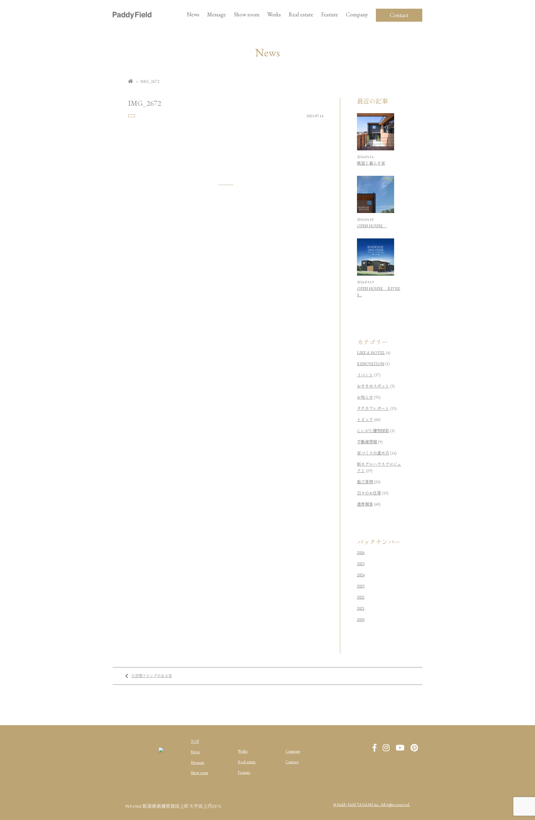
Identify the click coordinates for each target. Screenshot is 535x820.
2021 (360, 608)
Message (197, 762)
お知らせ (365, 397)
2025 (360, 563)
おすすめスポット (373, 386)
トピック (365, 419)
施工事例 (365, 482)
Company (292, 751)
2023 (360, 586)
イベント (365, 375)
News (193, 14)
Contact (399, 15)
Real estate (247, 762)
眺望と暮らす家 (371, 163)
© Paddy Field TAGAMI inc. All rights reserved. (371, 804)
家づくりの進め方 (373, 453)
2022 (360, 597)
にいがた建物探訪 (373, 430)
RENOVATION (370, 363)
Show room (246, 14)
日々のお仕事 (369, 493)
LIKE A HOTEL (371, 352)
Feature (329, 14)
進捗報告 (365, 504)
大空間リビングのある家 (151, 675)
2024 (360, 575)
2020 (360, 619)
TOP (195, 741)
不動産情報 (367, 442)
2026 (360, 552)
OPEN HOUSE (372, 225)
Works (274, 14)
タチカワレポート (373, 408)
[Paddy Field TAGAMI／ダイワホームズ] (132, 15)
